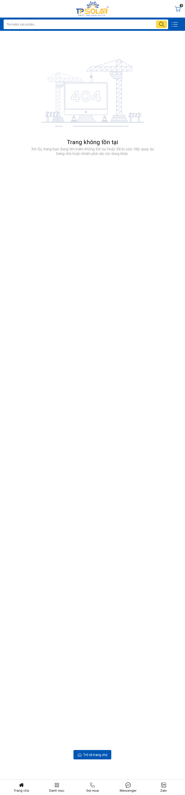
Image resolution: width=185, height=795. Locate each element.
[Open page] (92, 9)
